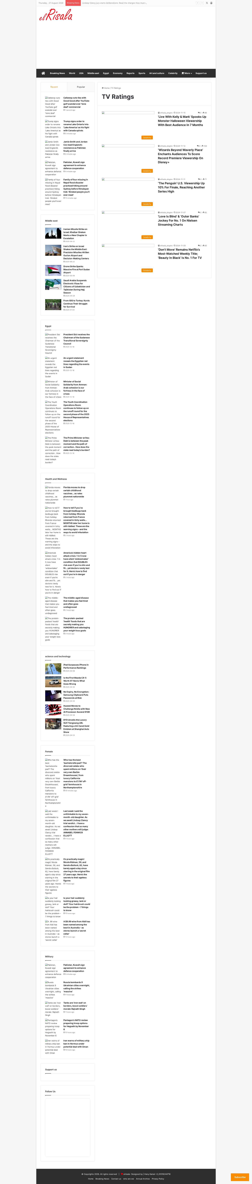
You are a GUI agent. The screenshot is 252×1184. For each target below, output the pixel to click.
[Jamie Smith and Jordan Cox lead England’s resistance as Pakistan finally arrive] (53, 149)
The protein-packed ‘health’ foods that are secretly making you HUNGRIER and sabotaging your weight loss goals (76, 624)
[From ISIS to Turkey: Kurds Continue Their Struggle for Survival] (53, 304)
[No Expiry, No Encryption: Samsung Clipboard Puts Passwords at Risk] (53, 695)
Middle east (93, 73)
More (187, 73)
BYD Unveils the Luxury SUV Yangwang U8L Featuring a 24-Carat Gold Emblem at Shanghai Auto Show (76, 726)
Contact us (116, 1179)
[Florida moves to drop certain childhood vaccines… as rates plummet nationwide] (53, 495)
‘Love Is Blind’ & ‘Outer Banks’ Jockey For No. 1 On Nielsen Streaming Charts (178, 220)
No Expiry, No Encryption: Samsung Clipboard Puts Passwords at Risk (76, 694)
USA (81, 73)
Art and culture (156, 73)
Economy (118, 73)
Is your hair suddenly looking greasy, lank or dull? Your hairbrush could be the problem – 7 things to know (76, 904)
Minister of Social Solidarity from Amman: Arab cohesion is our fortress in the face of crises (75, 387)
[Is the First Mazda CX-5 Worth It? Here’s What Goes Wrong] (53, 681)
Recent (54, 86)
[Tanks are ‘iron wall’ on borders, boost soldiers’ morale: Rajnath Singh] (53, 1009)
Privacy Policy (158, 1179)
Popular (81, 86)
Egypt (106, 73)
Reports (130, 73)
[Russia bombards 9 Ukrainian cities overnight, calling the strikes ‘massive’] (53, 990)
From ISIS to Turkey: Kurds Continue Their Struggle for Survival (76, 303)
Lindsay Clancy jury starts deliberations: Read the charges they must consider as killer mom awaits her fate (131, 3)
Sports (142, 73)
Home (107, 88)
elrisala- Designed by (133, 1174)
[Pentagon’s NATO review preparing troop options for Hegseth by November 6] (53, 1028)
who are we (128, 1179)
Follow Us (50, 1091)
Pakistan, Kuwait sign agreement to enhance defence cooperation (74, 165)
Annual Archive (143, 1179)
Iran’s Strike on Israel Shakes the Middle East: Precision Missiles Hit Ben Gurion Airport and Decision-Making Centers (76, 252)
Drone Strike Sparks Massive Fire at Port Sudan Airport (76, 269)
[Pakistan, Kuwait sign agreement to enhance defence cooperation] (53, 168)
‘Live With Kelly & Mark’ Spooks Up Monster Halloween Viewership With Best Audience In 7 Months (182, 121)
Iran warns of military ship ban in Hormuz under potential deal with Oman (76, 1043)
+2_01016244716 (162, 1174)
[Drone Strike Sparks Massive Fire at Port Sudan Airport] (53, 270)
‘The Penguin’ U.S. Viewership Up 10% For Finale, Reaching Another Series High (181, 187)
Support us (201, 73)
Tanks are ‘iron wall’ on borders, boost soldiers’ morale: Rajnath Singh (75, 1005)
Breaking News (57, 73)
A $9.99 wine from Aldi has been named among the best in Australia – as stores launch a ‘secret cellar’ (76, 927)
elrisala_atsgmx (166, 113)
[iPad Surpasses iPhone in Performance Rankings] (53, 668)
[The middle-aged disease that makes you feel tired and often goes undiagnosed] (53, 605)
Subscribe (240, 1177)
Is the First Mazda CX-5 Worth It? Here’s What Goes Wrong (74, 680)
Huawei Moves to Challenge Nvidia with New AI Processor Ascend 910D (76, 709)
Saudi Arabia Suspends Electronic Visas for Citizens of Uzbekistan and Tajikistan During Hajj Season (76, 286)
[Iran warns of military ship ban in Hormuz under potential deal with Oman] (53, 1047)
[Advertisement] (126, 46)
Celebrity (172, 73)
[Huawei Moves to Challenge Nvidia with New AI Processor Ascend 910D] (53, 709)
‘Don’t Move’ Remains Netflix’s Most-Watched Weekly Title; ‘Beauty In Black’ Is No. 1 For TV (180, 254)
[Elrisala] (56, 15)
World (72, 73)
